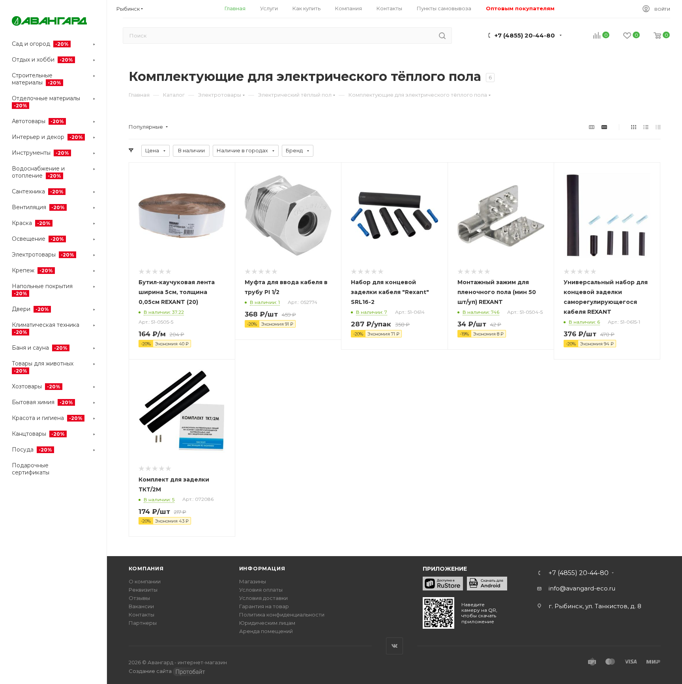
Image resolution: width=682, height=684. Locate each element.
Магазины (252, 581)
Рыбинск (128, 9)
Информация (262, 568)
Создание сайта (151, 671)
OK (303, 663)
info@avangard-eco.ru (582, 588)
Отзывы (139, 598)
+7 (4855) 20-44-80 (525, 35)
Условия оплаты (261, 590)
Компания (146, 568)
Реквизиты (143, 590)
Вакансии (141, 606)
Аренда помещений (266, 631)
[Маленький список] (591, 126)
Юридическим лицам (267, 623)
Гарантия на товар (264, 606)
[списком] (646, 126)
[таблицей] (658, 126)
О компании (145, 581)
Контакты (141, 614)
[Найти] (442, 35)
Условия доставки (263, 598)
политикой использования (356, 632)
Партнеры (143, 623)
